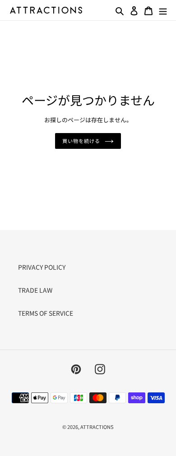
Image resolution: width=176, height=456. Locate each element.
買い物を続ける (81, 140)
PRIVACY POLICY (41, 267)
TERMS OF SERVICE (45, 313)
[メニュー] (163, 9)
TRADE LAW (35, 290)
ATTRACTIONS (97, 426)
